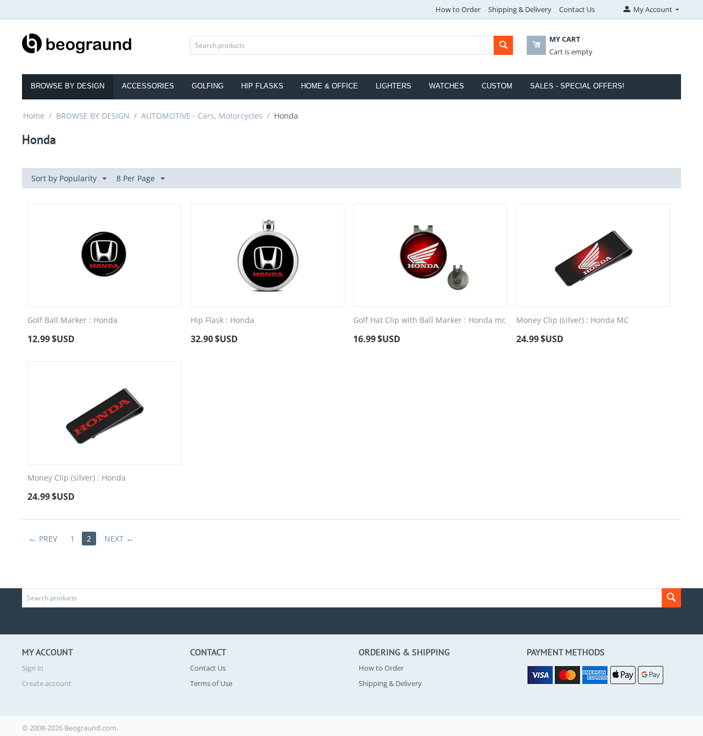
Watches (446, 86)
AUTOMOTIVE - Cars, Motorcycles (202, 115)
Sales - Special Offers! (577, 86)
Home (33, 115)
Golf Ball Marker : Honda (72, 320)
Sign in (32, 668)
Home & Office (329, 86)
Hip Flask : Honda (222, 320)
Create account (46, 683)
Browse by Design (67, 86)
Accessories (148, 86)
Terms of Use (211, 683)
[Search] (503, 45)
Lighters (393, 86)
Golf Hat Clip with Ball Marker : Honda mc (429, 320)
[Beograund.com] (77, 42)
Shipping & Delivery (519, 9)
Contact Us (577, 9)
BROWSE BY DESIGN (93, 115)
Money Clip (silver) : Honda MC (572, 320)
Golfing (208, 86)
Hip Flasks (262, 86)
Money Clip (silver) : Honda (76, 478)
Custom (497, 86)
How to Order (458, 9)
